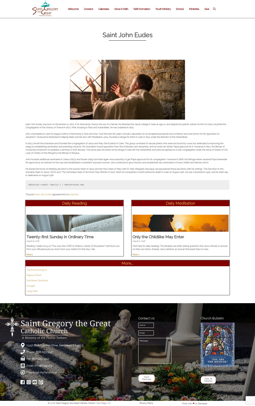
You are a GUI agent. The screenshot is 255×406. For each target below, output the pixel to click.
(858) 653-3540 (44, 352)
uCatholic (74, 194)
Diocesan (202, 403)
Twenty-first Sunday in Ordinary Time (60, 236)
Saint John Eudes (43, 194)
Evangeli (30, 286)
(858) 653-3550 (40, 358)
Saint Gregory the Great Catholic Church (75, 403)
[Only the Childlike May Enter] (181, 230)
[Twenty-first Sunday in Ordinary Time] (74, 230)
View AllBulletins (208, 379)
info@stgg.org (43, 365)
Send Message (146, 378)
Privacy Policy (146, 403)
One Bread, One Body (37, 280)
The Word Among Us (36, 270)
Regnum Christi (33, 275)
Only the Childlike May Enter (158, 236)
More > (29, 254)
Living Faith (32, 291)
